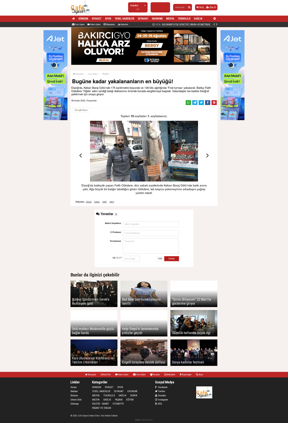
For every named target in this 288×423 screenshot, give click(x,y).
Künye (73, 387)
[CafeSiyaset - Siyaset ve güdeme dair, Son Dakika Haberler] (80, 14)
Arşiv (200, 374)
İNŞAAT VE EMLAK (101, 407)
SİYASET (96, 18)
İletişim (74, 395)
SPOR (108, 18)
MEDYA (170, 18)
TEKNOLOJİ (184, 18)
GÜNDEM (83, 18)
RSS (159, 403)
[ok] (189, 7)
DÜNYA (133, 395)
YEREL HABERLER (124, 18)
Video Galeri (95, 24)
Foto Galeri (79, 24)
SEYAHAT (143, 18)
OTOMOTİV (118, 403)
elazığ (88, 201)
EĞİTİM (130, 399)
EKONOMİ (157, 18)
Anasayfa (79, 74)
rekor (112, 201)
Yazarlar (156, 374)
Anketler (124, 24)
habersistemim (147, 420)
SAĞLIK (198, 18)
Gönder (171, 258)
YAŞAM (105, 74)
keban (97, 201)
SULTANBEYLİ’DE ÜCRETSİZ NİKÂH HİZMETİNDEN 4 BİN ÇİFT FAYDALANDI (196, 24)
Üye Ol (212, 7)
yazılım (138, 420)
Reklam (74, 391)
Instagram (162, 399)
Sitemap (74, 403)
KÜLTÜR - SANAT (100, 403)
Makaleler (110, 24)
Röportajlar (186, 374)
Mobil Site (106, 374)
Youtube (161, 395)
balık (105, 201)
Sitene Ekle (76, 399)
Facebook (162, 387)
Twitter (161, 391)
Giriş (201, 7)
